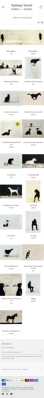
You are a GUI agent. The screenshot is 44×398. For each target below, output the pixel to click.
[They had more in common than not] (11, 285)
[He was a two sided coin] (11, 98)
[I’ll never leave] (11, 161)
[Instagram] (7, 394)
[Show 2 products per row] (42, 22)
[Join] (40, 352)
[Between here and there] (11, 68)
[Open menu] (5, 7)
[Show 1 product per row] (39, 22)
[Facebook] (3, 394)
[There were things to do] (11, 252)
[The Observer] (11, 222)
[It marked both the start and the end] (11, 129)
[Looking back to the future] (11, 191)
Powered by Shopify (9, 389)
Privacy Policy (35, 356)
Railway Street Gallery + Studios (16, 387)
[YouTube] (11, 394)
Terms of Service (6, 358)
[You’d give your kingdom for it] (11, 317)
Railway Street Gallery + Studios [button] (15, 369)
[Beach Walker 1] (11, 37)
